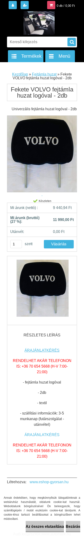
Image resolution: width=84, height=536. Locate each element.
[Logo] (39, 23)
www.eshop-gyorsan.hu (49, 482)
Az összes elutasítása (45, 526)
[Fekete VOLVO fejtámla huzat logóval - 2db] (42, 290)
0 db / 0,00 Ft (66, 6)
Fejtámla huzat (44, 74)
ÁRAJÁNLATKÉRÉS (42, 350)
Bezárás (73, 526)
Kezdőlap (20, 74)
